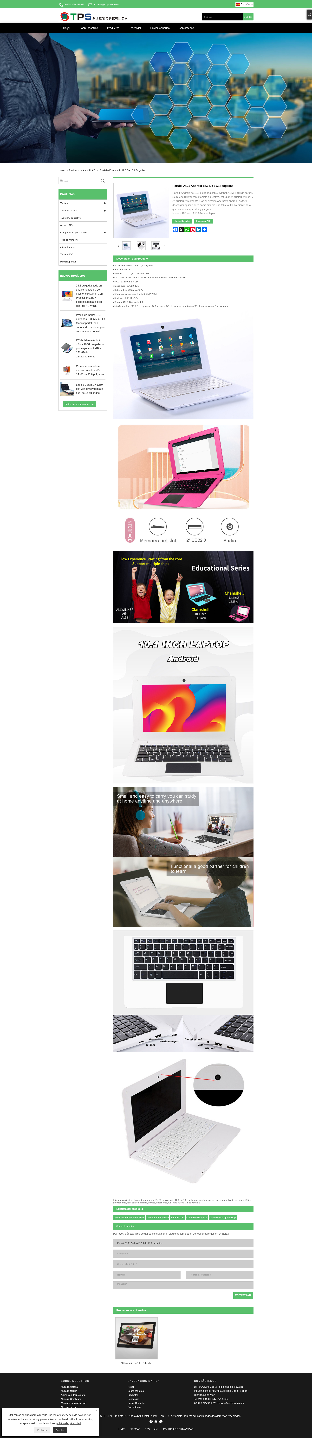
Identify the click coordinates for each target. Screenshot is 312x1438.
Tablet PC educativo (70, 218)
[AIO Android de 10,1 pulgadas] (136, 1337)
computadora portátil (158, 1217)
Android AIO (89, 170)
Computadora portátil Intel (73, 232)
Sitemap (135, 1429)
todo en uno (177, 1217)
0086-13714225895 (74, 4)
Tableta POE (66, 254)
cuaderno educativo (196, 1217)
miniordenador (67, 247)
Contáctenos (186, 28)
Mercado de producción (73, 1403)
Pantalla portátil (68, 261)
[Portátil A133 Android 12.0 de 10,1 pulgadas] (126, 245)
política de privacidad (68, 1423)
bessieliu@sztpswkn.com (106, 4)
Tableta (64, 203)
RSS (147, 1429)
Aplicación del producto (73, 1395)
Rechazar (42, 1430)
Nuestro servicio (69, 1407)
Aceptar (60, 1430)
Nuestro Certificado (71, 1399)
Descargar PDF (203, 221)
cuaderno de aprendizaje (222, 1217)
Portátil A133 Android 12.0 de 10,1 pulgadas (122, 170)
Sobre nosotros (88, 28)
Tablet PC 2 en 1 (68, 210)
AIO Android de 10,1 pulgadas (136, 1363)
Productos (113, 28)
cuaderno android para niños (129, 1217)
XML (156, 1429)
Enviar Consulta (160, 28)
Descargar (135, 28)
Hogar (66, 28)
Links (121, 1429)
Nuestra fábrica (69, 1390)
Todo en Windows (69, 239)
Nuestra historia (69, 1386)
